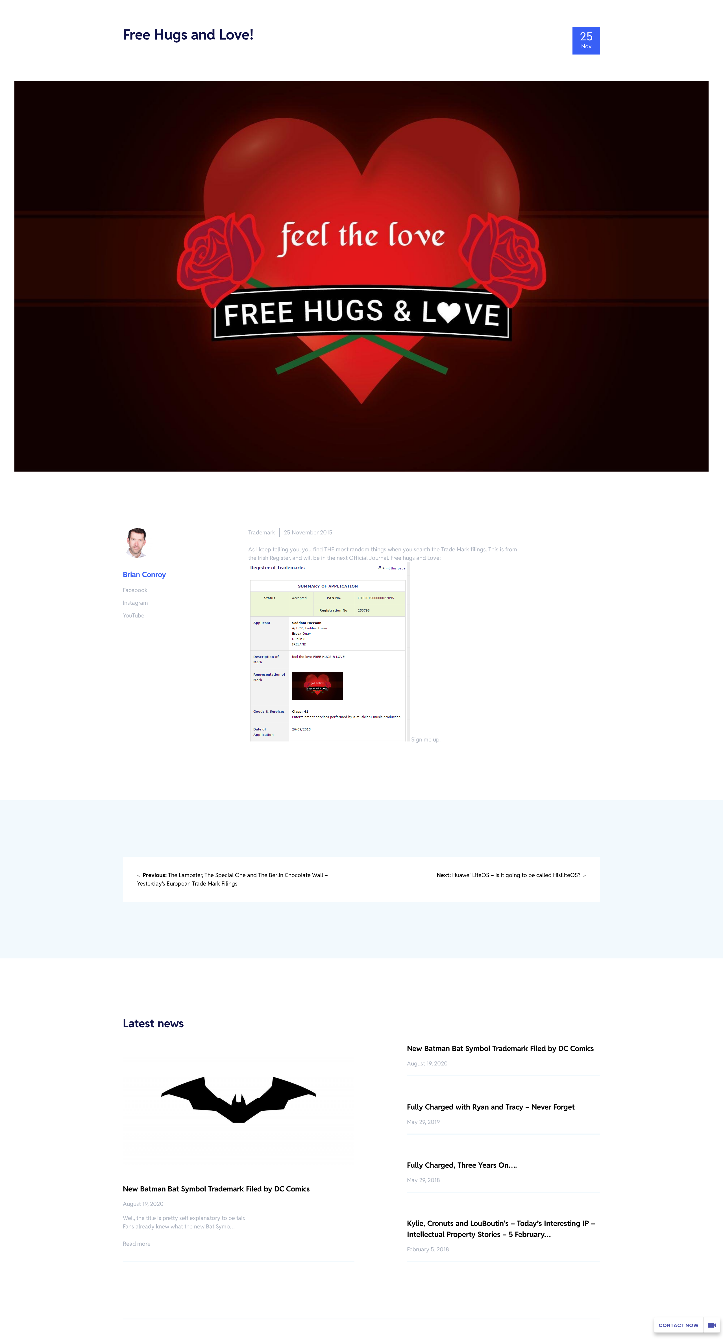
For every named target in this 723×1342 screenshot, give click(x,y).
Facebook (135, 590)
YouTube (133, 615)
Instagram (135, 602)
